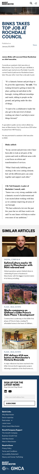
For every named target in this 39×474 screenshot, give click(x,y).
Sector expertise (7, 417)
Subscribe (11, 403)
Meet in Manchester (9, 441)
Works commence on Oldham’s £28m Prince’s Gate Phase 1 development (19, 312)
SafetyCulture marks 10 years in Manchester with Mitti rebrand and (18, 265)
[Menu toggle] (35, 3)
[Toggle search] (31, 3)
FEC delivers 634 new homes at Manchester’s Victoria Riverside (17, 357)
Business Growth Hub (9, 436)
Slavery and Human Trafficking (12, 457)
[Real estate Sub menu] (11, 420)
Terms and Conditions (9, 451)
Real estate (6, 420)
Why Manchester (8, 414)
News (35, 45)
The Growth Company (9, 433)
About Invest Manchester (11, 426)
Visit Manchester (8, 439)
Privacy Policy (6, 448)
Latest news (6, 423)
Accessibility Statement (10, 454)
